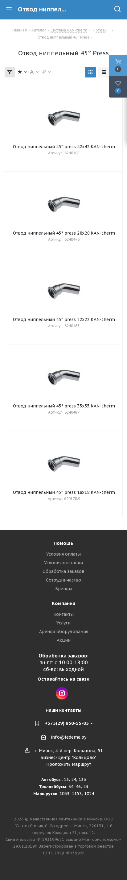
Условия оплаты (63, 554)
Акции (64, 640)
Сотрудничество (63, 580)
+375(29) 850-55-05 (67, 723)
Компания (63, 603)
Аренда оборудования (63, 631)
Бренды (63, 588)
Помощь (63, 543)
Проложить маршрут (68, 764)
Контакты (63, 614)
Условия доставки (63, 562)
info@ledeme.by (68, 737)
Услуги (63, 623)
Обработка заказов (63, 571)
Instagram (62, 693)
